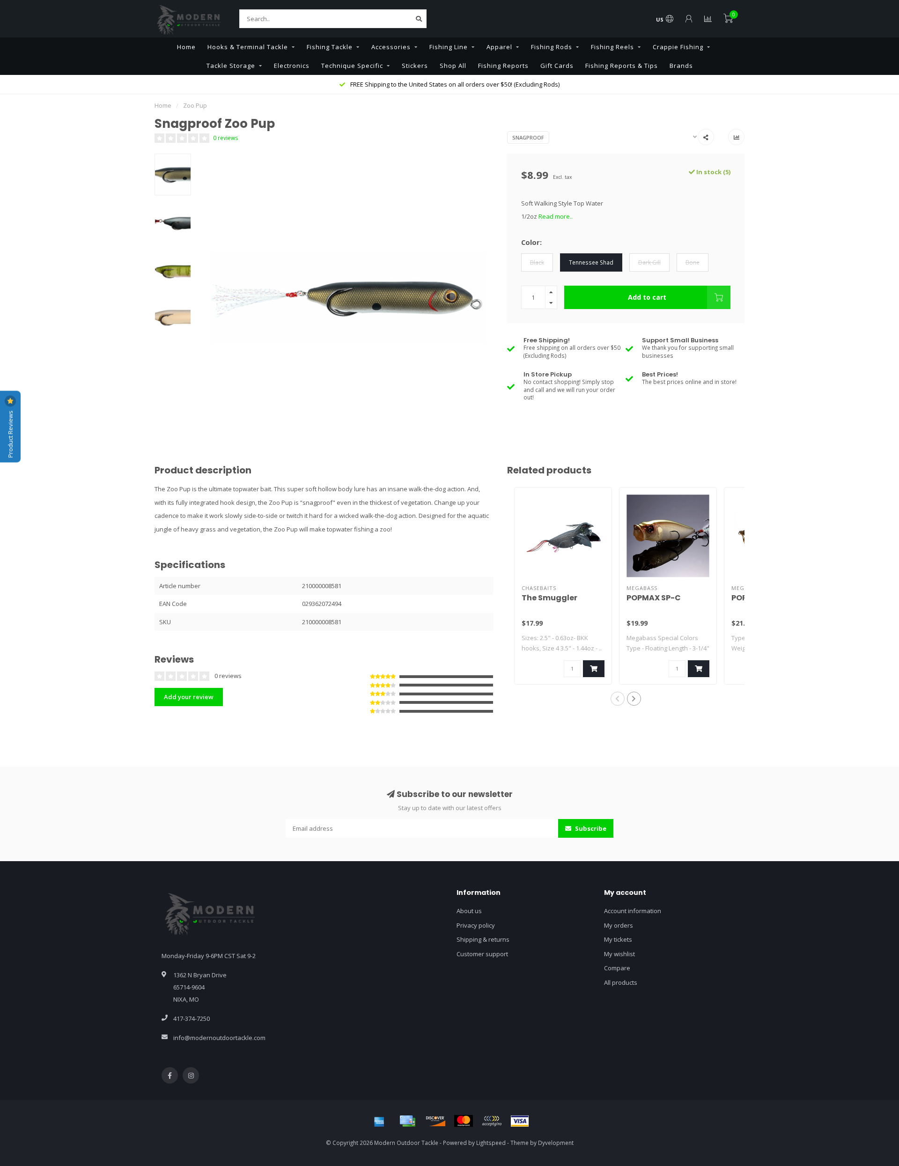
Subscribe (590, 828)
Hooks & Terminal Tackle (247, 47)
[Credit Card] (407, 1121)
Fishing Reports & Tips (621, 65)
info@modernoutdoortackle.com (219, 1037)
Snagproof (528, 137)
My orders (618, 925)
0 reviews (225, 137)
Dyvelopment (556, 1142)
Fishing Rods (551, 47)
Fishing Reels (612, 47)
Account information (632, 911)
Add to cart (647, 297)
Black (537, 262)
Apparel (499, 47)
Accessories (391, 47)
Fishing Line (448, 47)
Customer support (482, 954)
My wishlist (619, 954)
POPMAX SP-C (653, 597)
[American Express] (379, 1121)
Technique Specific (352, 65)
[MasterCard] (463, 1121)
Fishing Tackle (330, 47)
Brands (681, 65)
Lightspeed (491, 1142)
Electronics (291, 65)
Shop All (453, 65)
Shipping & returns (483, 939)
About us (469, 911)
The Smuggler (549, 597)
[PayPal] (491, 1121)
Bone (692, 262)
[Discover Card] (435, 1121)
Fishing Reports (503, 65)
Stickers (415, 65)
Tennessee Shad (591, 262)
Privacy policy (476, 925)
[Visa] (519, 1121)
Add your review (189, 697)
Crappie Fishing (678, 47)
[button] (618, 699)
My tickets (618, 939)
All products (620, 982)
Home (186, 47)
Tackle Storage (230, 65)
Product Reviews (10, 433)
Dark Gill (649, 262)
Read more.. (555, 216)
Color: (531, 242)
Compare (617, 968)
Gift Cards (557, 65)
